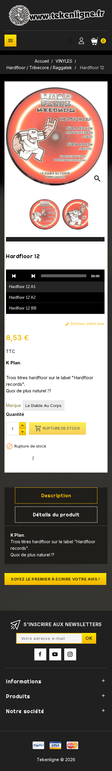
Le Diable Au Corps (43, 405)
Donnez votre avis (85, 323)
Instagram (70, 654)
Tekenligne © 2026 (56, 759)
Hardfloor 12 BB (22, 308)
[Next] (33, 276)
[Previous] (14, 276)
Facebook (40, 654)
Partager (33, 458)
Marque (13, 405)
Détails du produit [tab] (56, 514)
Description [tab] (56, 495)
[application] (55, 292)
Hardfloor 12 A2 (22, 297)
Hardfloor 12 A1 (22, 286)
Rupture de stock (57, 428)
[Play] (24, 276)
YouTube (55, 654)
